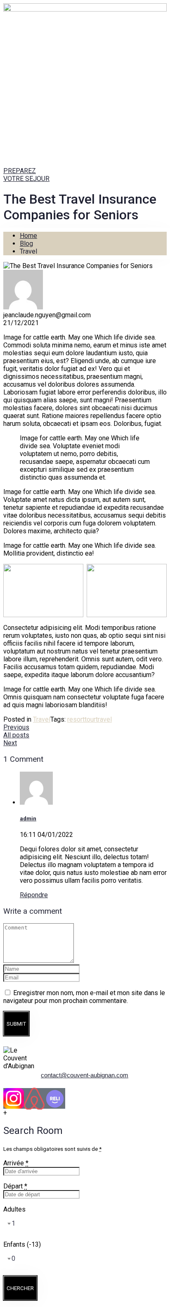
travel (104, 719)
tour (90, 719)
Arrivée (15, 1163)
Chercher (20, 1288)
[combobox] (9, 1223)
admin (28, 818)
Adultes (14, 1209)
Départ (15, 1186)
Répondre (34, 895)
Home (28, 236)
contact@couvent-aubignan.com (84, 1075)
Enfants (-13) (22, 1244)
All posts (16, 735)
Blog (26, 243)
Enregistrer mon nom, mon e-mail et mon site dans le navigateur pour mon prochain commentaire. (84, 997)
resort (76, 719)
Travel (41, 719)
